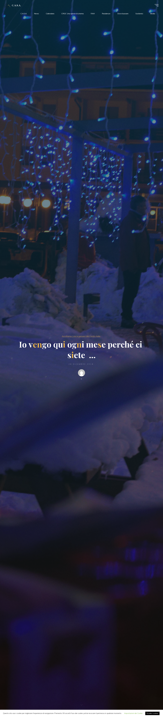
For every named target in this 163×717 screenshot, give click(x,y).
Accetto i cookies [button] (152, 713)
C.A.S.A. (16, 5)
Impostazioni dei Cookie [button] (133, 713)
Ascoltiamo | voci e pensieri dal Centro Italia (81, 336)
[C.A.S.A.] (7, 5)
